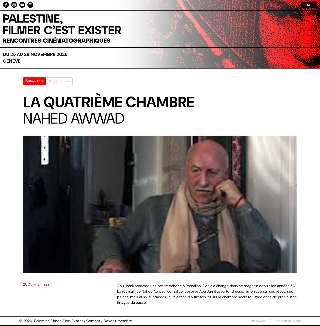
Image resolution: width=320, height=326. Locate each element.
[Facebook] (6, 5)
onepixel (286, 321)
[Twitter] (22, 5)
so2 (298, 321)
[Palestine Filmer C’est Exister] (62, 28)
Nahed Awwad (74, 118)
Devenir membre (118, 320)
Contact (93, 320)
